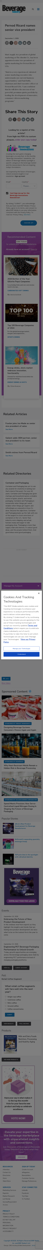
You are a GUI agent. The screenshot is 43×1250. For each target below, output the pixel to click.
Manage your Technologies (21, 648)
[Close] (38, 593)
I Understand (21, 654)
